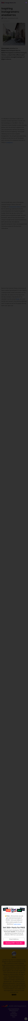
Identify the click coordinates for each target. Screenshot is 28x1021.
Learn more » (17, 924)
